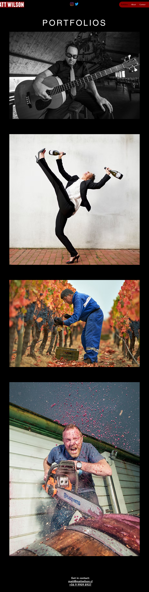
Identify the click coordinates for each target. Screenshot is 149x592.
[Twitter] (76, 4)
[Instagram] (72, 4)
